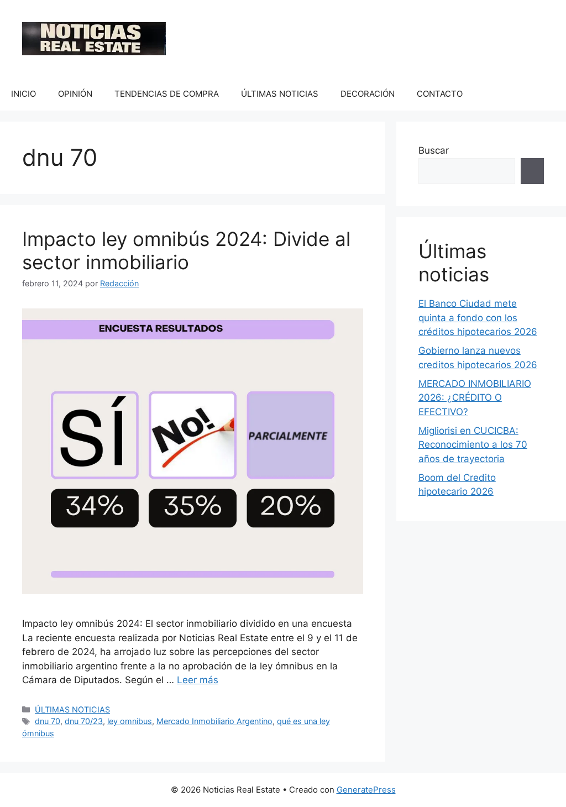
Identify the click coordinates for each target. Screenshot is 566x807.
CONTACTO (440, 93)
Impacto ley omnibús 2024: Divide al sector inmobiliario (186, 250)
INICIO (23, 93)
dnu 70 (47, 721)
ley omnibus (129, 721)
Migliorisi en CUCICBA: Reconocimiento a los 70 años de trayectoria (472, 444)
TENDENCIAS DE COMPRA (166, 93)
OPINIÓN (75, 93)
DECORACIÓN (367, 93)
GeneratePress (366, 789)
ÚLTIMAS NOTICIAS (279, 93)
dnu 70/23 (84, 721)
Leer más (197, 679)
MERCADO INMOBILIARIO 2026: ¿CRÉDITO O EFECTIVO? (474, 397)
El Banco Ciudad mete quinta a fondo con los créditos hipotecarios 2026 (477, 317)
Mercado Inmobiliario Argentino (214, 721)
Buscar (433, 150)
